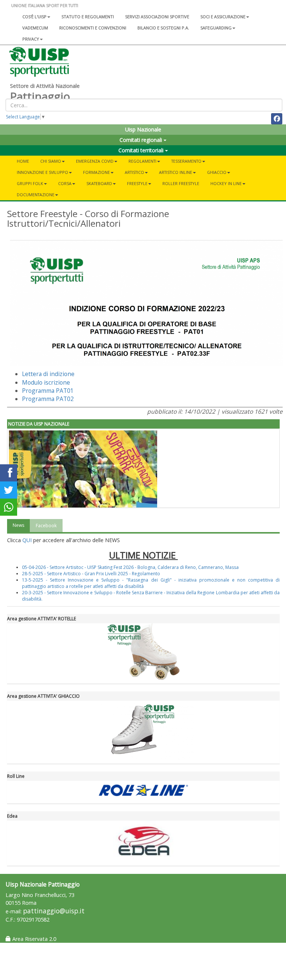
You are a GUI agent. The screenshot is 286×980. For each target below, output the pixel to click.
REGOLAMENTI (142, 161)
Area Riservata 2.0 (33, 938)
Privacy (30, 39)
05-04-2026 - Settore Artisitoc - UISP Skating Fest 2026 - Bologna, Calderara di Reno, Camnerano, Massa (130, 567)
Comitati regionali (141, 139)
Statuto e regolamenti (87, 16)
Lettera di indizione (48, 374)
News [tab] (18, 525)
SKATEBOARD (99, 183)
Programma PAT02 (48, 399)
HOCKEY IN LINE (226, 183)
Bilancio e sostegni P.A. (163, 28)
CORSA (65, 183)
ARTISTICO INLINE (175, 172)
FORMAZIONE (96, 172)
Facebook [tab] (46, 525)
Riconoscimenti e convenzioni (92, 28)
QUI (27, 540)
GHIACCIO (216, 172)
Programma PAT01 (48, 390)
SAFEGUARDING (216, 28)
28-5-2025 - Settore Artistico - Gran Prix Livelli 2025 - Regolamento (91, 573)
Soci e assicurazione (222, 16)
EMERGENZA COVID (95, 161)
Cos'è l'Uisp (34, 16)
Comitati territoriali (141, 150)
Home (23, 161)
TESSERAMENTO (186, 161)
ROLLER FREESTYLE (180, 183)
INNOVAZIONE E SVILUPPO (42, 172)
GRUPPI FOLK (30, 183)
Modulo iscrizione (46, 382)
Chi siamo (50, 161)
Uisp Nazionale (143, 129)
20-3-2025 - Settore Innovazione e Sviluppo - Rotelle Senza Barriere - (94, 592)
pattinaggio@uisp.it (54, 911)
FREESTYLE (137, 183)
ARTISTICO (134, 172)
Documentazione (35, 194)
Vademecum (35, 28)
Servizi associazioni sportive (157, 16)
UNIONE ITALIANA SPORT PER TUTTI (44, 5)
